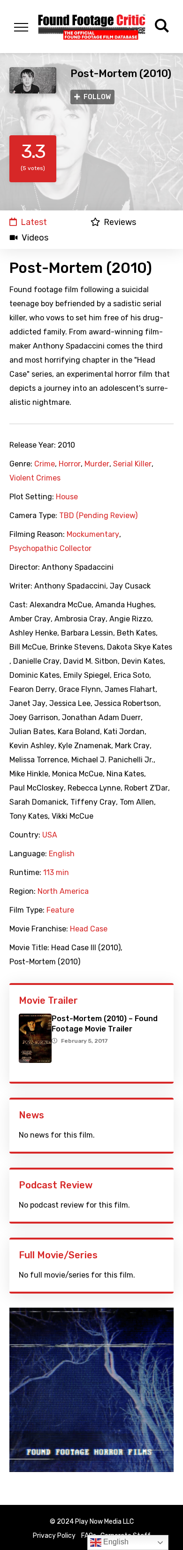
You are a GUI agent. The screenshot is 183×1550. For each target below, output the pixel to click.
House (67, 497)
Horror (70, 464)
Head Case (88, 929)
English (62, 854)
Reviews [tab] (120, 221)
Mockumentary (93, 534)
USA (49, 835)
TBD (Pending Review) (98, 515)
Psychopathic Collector (50, 548)
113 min (56, 872)
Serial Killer (132, 464)
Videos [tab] (35, 237)
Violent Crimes (35, 478)
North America (63, 891)
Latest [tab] (34, 221)
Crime (44, 464)
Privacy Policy (54, 1536)
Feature (60, 910)
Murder (96, 464)
